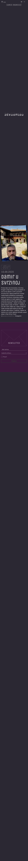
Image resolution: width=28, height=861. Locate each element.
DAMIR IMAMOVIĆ (14, 5)
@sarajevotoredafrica (8, 316)
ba (21, 1)
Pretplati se (14, 361)
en (24, 1)
